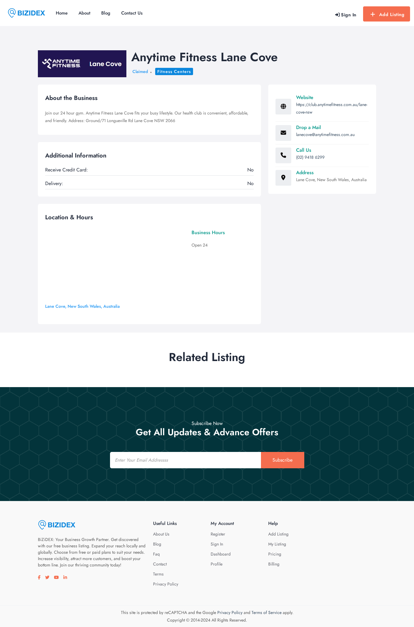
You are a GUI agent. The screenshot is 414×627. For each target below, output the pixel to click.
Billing (273, 564)
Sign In (217, 544)
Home (62, 13)
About (84, 13)
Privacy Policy (165, 584)
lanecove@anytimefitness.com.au (325, 134)
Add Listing (392, 14)
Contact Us (131, 13)
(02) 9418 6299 (310, 157)
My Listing (277, 544)
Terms (158, 574)
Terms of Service (267, 612)
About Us (161, 534)
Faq (156, 554)
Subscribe (282, 459)
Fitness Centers (174, 71)
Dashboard (221, 554)
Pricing (274, 554)
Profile (216, 564)
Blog (105, 13)
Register (218, 534)
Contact (160, 564)
